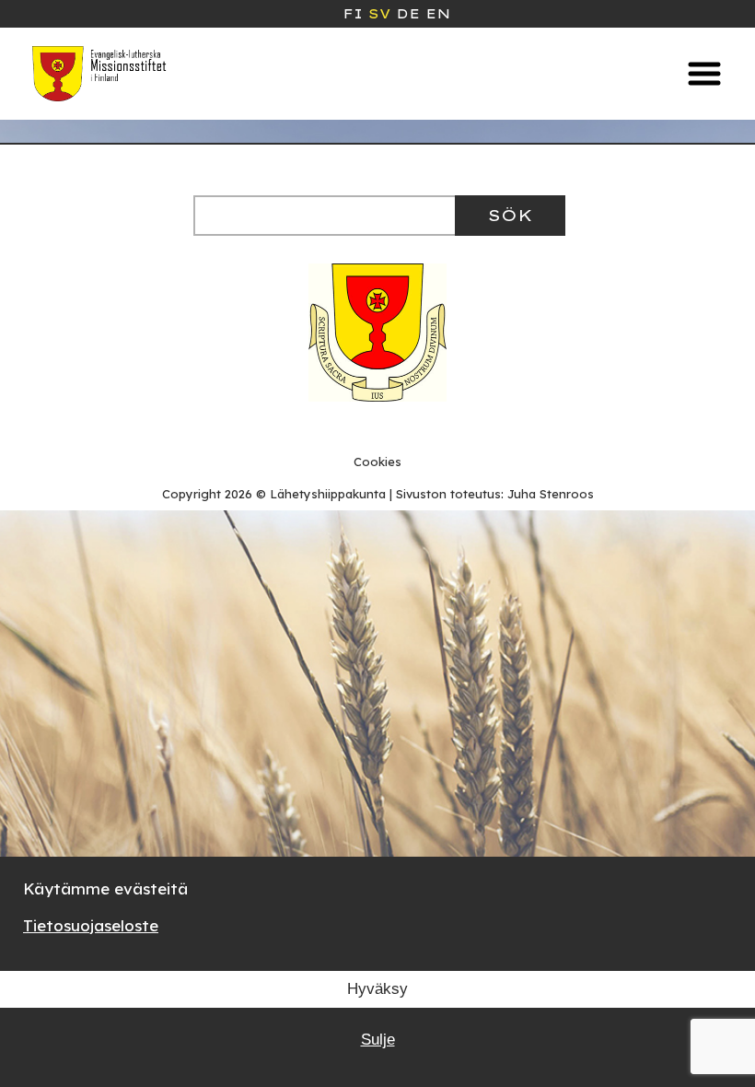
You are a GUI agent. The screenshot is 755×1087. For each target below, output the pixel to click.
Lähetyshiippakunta (328, 493)
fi (353, 14)
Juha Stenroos (550, 493)
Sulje (378, 1039)
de (408, 14)
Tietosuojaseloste (90, 925)
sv (379, 14)
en (437, 14)
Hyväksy (377, 989)
